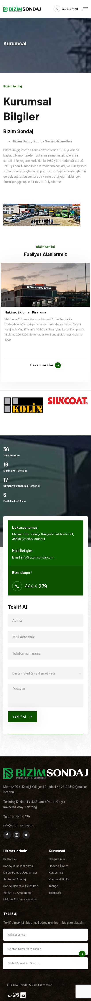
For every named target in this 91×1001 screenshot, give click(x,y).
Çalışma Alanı (57, 859)
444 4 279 (70, 9)
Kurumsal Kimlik (59, 879)
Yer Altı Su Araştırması (17, 892)
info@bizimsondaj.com (37, 557)
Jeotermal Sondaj (14, 879)
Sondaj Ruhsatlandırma (18, 866)
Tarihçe (53, 886)
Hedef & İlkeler (58, 866)
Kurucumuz (56, 872)
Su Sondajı (10, 859)
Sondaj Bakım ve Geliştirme (20, 886)
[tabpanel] (45, 322)
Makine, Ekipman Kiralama (25, 312)
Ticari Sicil (55, 892)
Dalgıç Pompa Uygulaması (20, 872)
